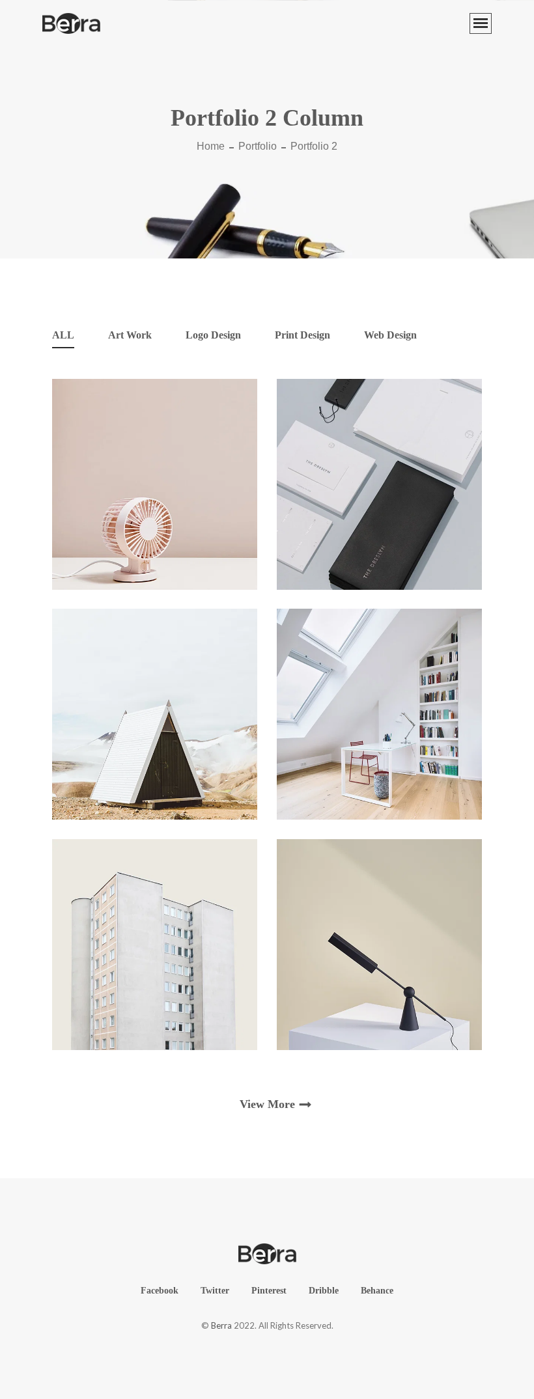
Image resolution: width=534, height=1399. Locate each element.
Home (211, 146)
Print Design (302, 334)
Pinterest (269, 1290)
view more (267, 1104)
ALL (63, 334)
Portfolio (257, 146)
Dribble (324, 1290)
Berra (221, 1325)
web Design (390, 334)
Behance (377, 1290)
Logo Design (213, 334)
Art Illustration (154, 558)
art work (130, 334)
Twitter (215, 1290)
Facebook (159, 1290)
